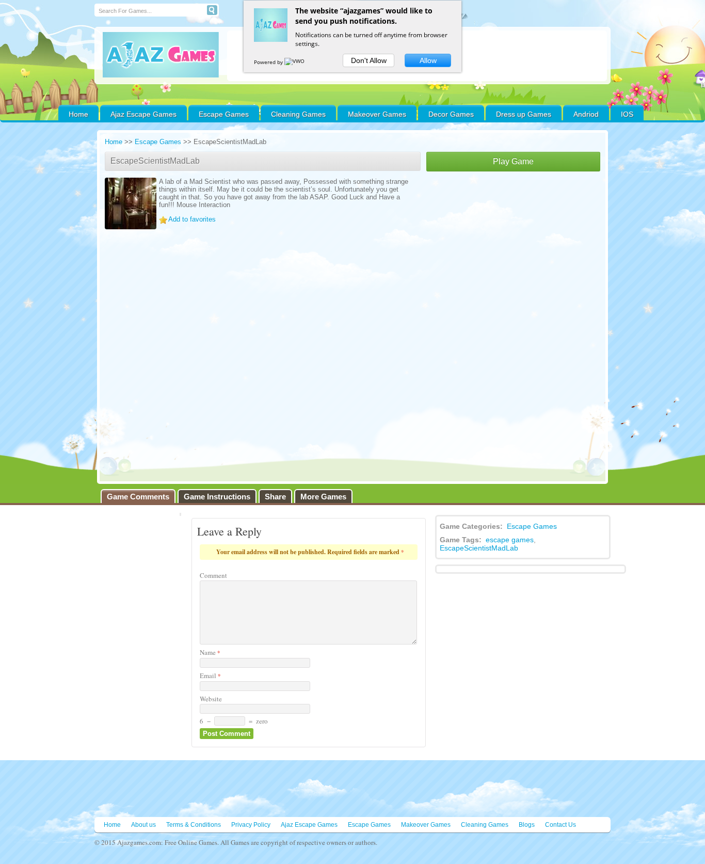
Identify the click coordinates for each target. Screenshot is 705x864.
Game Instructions (217, 496)
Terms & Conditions (193, 824)
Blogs (527, 824)
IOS (627, 114)
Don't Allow (369, 60)
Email (210, 675)
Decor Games (451, 114)
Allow (428, 60)
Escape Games (224, 114)
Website (211, 698)
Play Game (513, 161)
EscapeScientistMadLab (479, 548)
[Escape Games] (161, 54)
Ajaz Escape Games (143, 114)
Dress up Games (523, 114)
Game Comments (138, 496)
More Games (323, 496)
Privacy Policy (250, 824)
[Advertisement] (513, 249)
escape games (510, 540)
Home (78, 114)
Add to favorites (192, 219)
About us (143, 824)
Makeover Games (377, 114)
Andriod (586, 114)
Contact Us (560, 824)
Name (210, 652)
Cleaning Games (298, 114)
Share (275, 496)
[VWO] (295, 62)
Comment (213, 575)
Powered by (269, 62)
